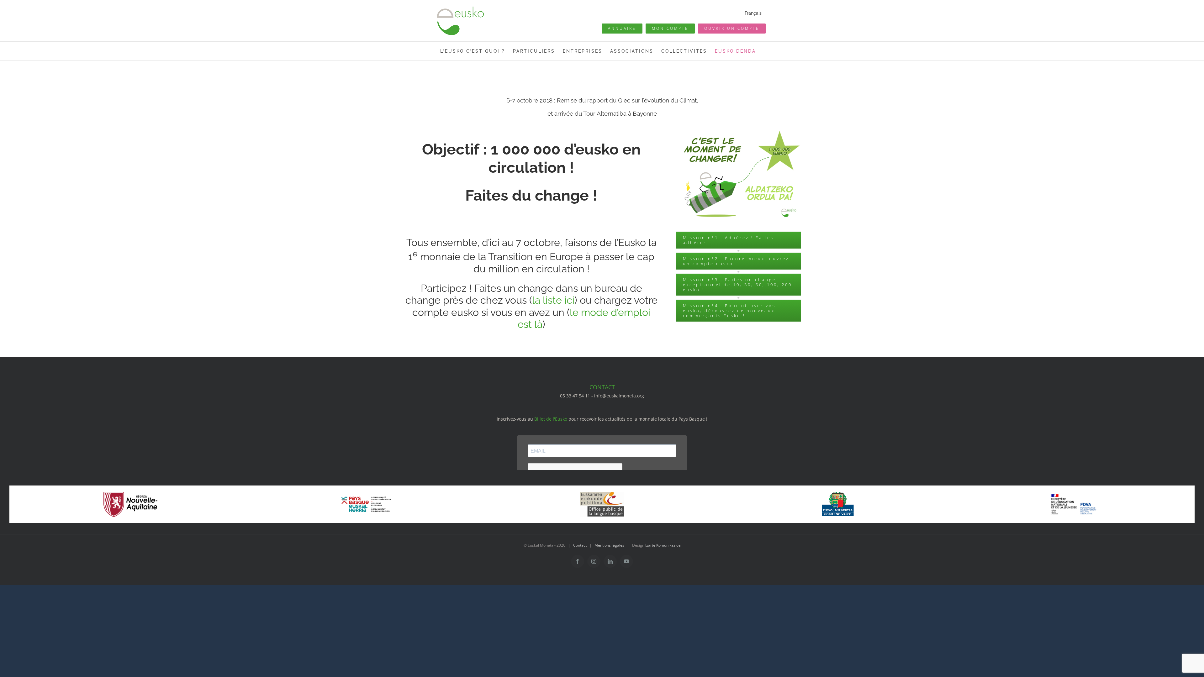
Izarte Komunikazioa (663, 545)
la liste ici (553, 300)
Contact (580, 545)
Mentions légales (609, 545)
